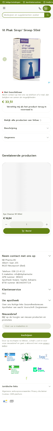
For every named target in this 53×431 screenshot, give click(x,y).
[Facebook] (26, 378)
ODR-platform (16, 394)
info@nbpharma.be (23, 274)
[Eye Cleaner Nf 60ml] (26, 187)
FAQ (4, 293)
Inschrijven (26, 335)
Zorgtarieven (41, 307)
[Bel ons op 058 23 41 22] (40, 8)
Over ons (6, 304)
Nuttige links (17, 304)
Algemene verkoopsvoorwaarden (16, 391)
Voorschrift (29, 307)
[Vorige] (5, 59)
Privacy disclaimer (39, 391)
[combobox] (23, 15)
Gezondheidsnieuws (33, 304)
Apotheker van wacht (12, 307)
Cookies (5, 394)
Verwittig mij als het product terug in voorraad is (26, 108)
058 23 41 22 (18, 271)
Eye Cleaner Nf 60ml (12, 214)
